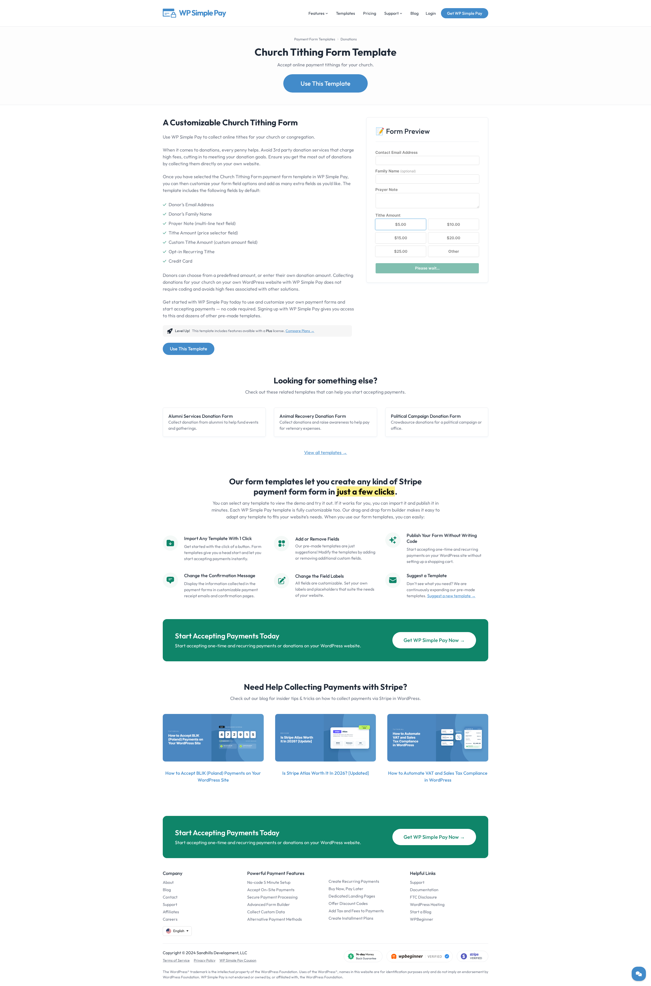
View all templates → (325, 452)
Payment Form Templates (314, 39)
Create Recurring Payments (354, 881)
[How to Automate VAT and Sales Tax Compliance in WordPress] (437, 737)
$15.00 (400, 237)
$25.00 (400, 251)
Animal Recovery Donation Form (312, 416)
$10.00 (453, 224)
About (168, 882)
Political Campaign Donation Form (426, 416)
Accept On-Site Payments (270, 889)
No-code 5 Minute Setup (268, 882)
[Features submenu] (327, 13)
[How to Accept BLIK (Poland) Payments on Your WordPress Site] (213, 737)
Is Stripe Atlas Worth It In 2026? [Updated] (325, 773)
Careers (170, 919)
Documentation (424, 889)
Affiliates (171, 911)
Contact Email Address (396, 152)
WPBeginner (421, 919)
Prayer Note (386, 189)
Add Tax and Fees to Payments (356, 910)
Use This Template (325, 83)
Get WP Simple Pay (464, 13)
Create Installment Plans (351, 918)
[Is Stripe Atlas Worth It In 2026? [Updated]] (325, 737)
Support (170, 904)
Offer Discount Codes (348, 903)
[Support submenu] (401, 13)
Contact (170, 897)
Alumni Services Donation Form (200, 416)
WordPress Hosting (427, 904)
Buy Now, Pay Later (346, 888)
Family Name (395, 171)
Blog (167, 889)
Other (453, 251)
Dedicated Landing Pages (352, 896)
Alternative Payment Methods (274, 919)
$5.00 (400, 224)
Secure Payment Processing (272, 897)
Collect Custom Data (266, 911)
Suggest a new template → (451, 595)
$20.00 (453, 237)
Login (431, 13)
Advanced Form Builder (268, 904)
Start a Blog (420, 911)
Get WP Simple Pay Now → (434, 640)
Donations (349, 39)
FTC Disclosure (423, 897)
